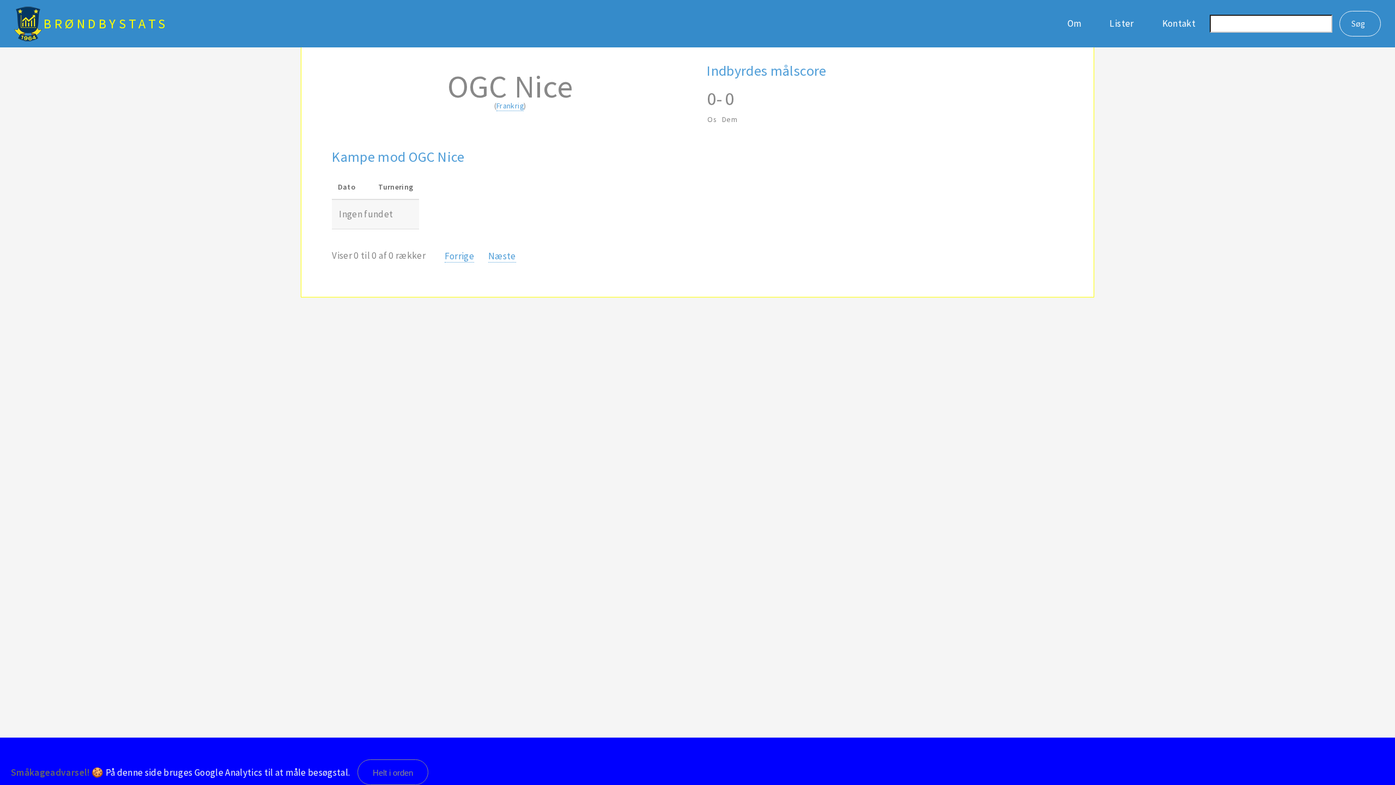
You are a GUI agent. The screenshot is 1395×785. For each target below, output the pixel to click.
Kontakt (1179, 23)
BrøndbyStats (106, 23)
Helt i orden (393, 772)
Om (1075, 23)
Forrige (459, 256)
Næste (502, 256)
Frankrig (510, 106)
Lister (1121, 23)
